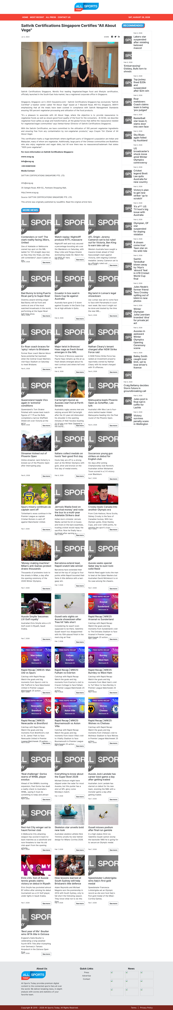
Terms (133, 1007)
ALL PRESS (51, 17)
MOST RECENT (37, 17)
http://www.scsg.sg (29, 192)
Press (86, 972)
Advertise (86, 976)
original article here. (83, 202)
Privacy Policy (146, 1007)
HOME (25, 17)
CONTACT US (64, 17)
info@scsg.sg (27, 183)
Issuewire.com (59, 102)
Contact (86, 979)
